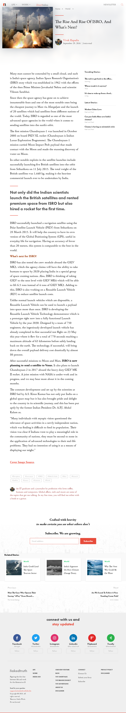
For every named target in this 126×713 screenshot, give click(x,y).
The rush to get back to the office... (98, 79)
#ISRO (40, 476)
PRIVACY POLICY (107, 670)
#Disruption (16, 476)
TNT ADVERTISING (62, 684)
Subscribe (88, 541)
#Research (74, 476)
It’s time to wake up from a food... (98, 93)
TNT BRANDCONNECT (63, 680)
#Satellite (15, 480)
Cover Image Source (22, 462)
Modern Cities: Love (93, 109)
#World (47, 480)
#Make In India (52, 476)
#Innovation (29, 476)
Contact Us (82, 673)
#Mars (64, 476)
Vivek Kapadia (71, 40)
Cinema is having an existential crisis (100, 126)
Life (14, 4)
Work (25, 4)
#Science (25, 480)
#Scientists (36, 480)
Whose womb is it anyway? (95, 86)
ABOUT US (59, 687)
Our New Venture (62, 670)
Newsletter (110, 4)
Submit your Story (84, 677)
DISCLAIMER (59, 691)
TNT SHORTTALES (61, 677)
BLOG (57, 673)
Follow (17, 651)
